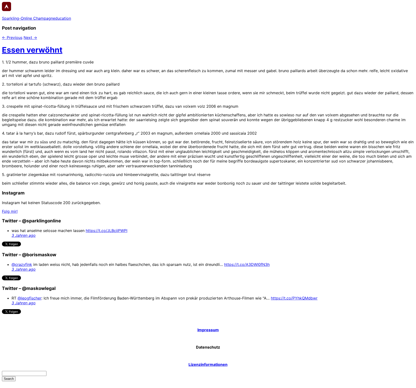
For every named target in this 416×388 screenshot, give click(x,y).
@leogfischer (29, 298)
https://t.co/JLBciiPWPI (106, 230)
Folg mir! (10, 211)
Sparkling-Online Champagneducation (36, 18)
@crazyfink (22, 264)
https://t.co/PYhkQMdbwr (294, 298)
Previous (12, 37)
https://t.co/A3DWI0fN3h (247, 264)
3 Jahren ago (24, 235)
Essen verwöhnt (32, 50)
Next (30, 37)
